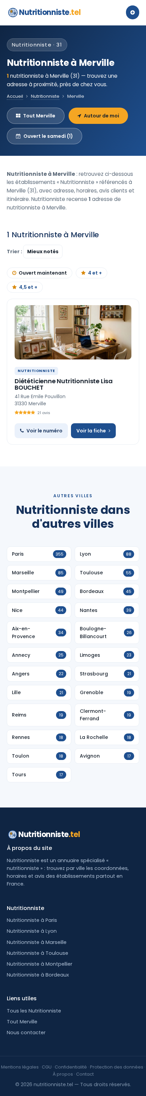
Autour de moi (101, 115)
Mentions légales (20, 1067)
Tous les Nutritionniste (34, 1010)
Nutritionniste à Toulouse (37, 953)
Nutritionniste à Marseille (37, 942)
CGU (47, 1067)
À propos (63, 1074)
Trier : (15, 251)
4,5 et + (28, 287)
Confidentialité (71, 1067)
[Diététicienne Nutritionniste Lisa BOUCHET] (73, 332)
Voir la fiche (91, 430)
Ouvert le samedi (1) (48, 136)
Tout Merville (39, 115)
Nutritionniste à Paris (32, 920)
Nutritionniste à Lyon (32, 931)
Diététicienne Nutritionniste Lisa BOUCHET (64, 384)
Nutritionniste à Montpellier (39, 964)
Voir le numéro (44, 430)
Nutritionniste (49, 12)
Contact (85, 1074)
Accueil (15, 96)
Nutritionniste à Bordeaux (38, 974)
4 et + (95, 273)
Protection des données (116, 1067)
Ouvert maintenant (43, 273)
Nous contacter (26, 1032)
